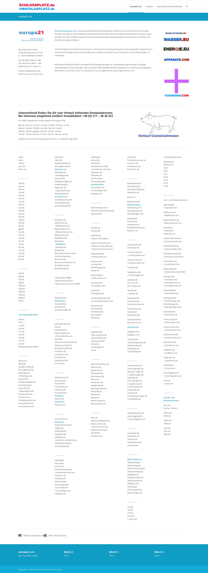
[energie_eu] (177, 48)
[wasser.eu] (177, 39)
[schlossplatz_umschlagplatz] (36, 6)
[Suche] (187, 6)
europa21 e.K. (25, 16)
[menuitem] (136, 6)
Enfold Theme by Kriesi (52, 569)
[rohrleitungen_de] (175, 33)
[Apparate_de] (177, 59)
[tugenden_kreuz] (177, 83)
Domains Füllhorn (35, 569)
